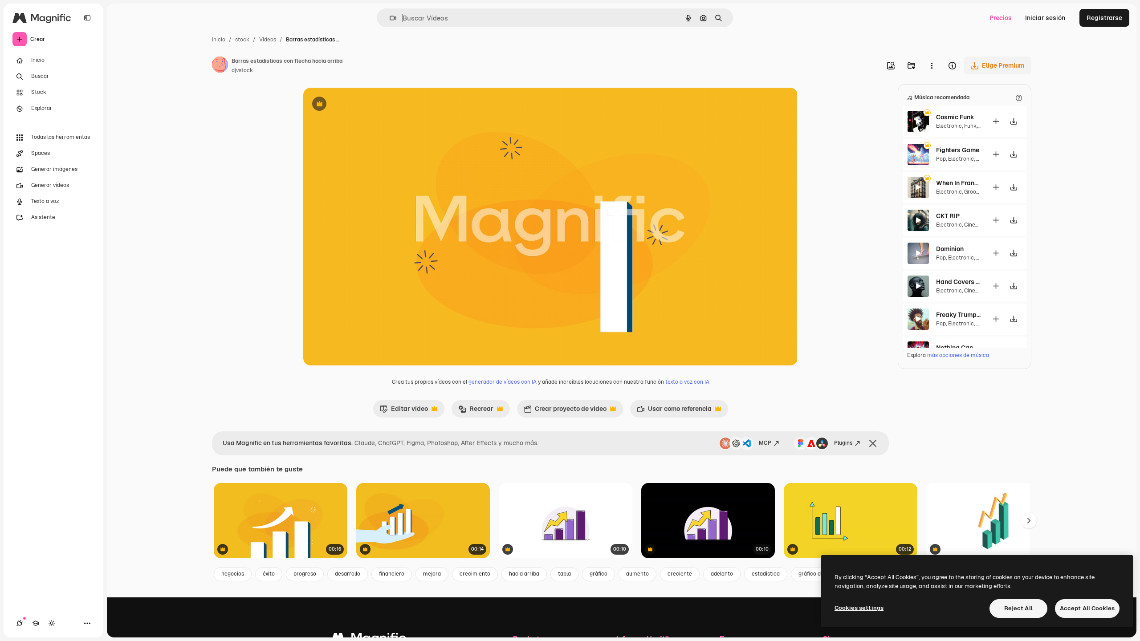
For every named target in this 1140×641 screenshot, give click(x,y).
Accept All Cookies (1087, 608)
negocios (232, 573)
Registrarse (1104, 18)
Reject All (1018, 608)
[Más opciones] (931, 65)
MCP (765, 442)
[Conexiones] (19, 623)
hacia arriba (524, 573)
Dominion (950, 249)
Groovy (972, 191)
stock (242, 39)
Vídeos (267, 39)
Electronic (949, 126)
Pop (941, 158)
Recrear (475, 411)
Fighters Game (957, 150)
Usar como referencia (674, 411)
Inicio (218, 39)
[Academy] (35, 623)
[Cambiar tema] (52, 623)
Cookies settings (859, 608)
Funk (970, 126)
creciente (680, 573)
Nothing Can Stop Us (958, 348)
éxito (269, 573)
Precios (1000, 18)
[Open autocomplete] (389, 18)
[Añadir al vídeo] (996, 121)
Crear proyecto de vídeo (565, 411)
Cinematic (977, 224)
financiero (391, 573)
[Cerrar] (872, 443)
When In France (958, 183)
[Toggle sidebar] (87, 18)
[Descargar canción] (1014, 121)
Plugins (843, 442)
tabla (564, 573)
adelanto (722, 573)
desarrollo (347, 573)
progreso (304, 573)
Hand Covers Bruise (958, 282)
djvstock (242, 70)
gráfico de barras (820, 573)
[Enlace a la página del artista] (220, 66)
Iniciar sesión (1045, 18)
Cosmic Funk (955, 117)
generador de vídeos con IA (502, 381)
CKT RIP (948, 216)
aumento (637, 573)
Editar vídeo (404, 411)
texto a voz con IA (687, 381)
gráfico (598, 573)
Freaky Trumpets (958, 315)
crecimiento (475, 573)
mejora (432, 573)
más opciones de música (958, 355)
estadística (766, 573)
